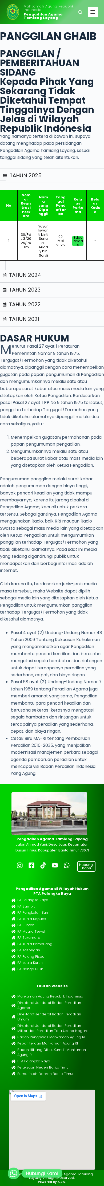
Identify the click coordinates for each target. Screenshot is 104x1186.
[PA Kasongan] (13, 950)
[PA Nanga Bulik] (13, 969)
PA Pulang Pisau (30, 956)
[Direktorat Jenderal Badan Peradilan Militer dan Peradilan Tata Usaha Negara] (13, 1028)
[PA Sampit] (13, 906)
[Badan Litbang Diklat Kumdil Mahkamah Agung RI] (13, 1052)
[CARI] (80, 12)
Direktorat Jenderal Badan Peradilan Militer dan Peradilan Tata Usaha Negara (53, 1028)
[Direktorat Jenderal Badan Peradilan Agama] (13, 1005)
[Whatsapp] (13, 1173)
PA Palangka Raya (32, 899)
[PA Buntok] (13, 925)
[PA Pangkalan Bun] (13, 913)
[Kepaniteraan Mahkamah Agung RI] (13, 1044)
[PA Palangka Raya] (13, 900)
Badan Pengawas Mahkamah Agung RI (51, 1037)
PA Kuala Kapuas (31, 918)
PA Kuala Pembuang (34, 944)
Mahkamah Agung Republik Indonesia (49, 8)
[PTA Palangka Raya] (13, 1061)
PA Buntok (25, 925)
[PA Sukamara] (13, 938)
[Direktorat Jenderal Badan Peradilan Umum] (13, 1017)
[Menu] (93, 12)
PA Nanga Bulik (30, 969)
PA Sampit (26, 906)
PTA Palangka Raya (33, 1061)
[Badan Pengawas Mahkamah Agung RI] (13, 1037)
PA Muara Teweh (31, 931)
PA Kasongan (28, 950)
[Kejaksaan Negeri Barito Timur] (13, 1068)
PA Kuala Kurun (30, 962)
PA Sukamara (28, 937)
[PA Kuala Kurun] (13, 963)
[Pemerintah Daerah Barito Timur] (13, 1074)
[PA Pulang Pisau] (13, 957)
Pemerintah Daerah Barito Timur (45, 1073)
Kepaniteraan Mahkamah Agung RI (47, 1043)
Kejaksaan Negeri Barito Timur (43, 1067)
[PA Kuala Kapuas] (13, 919)
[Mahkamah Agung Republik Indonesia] (13, 997)
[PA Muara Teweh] (13, 931)
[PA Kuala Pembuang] (13, 944)
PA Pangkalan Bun (32, 912)
